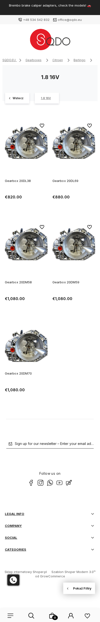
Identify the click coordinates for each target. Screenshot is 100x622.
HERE (24, 10)
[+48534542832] (13, 580)
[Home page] (50, 41)
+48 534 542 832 (36, 20)
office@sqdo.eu (70, 20)
